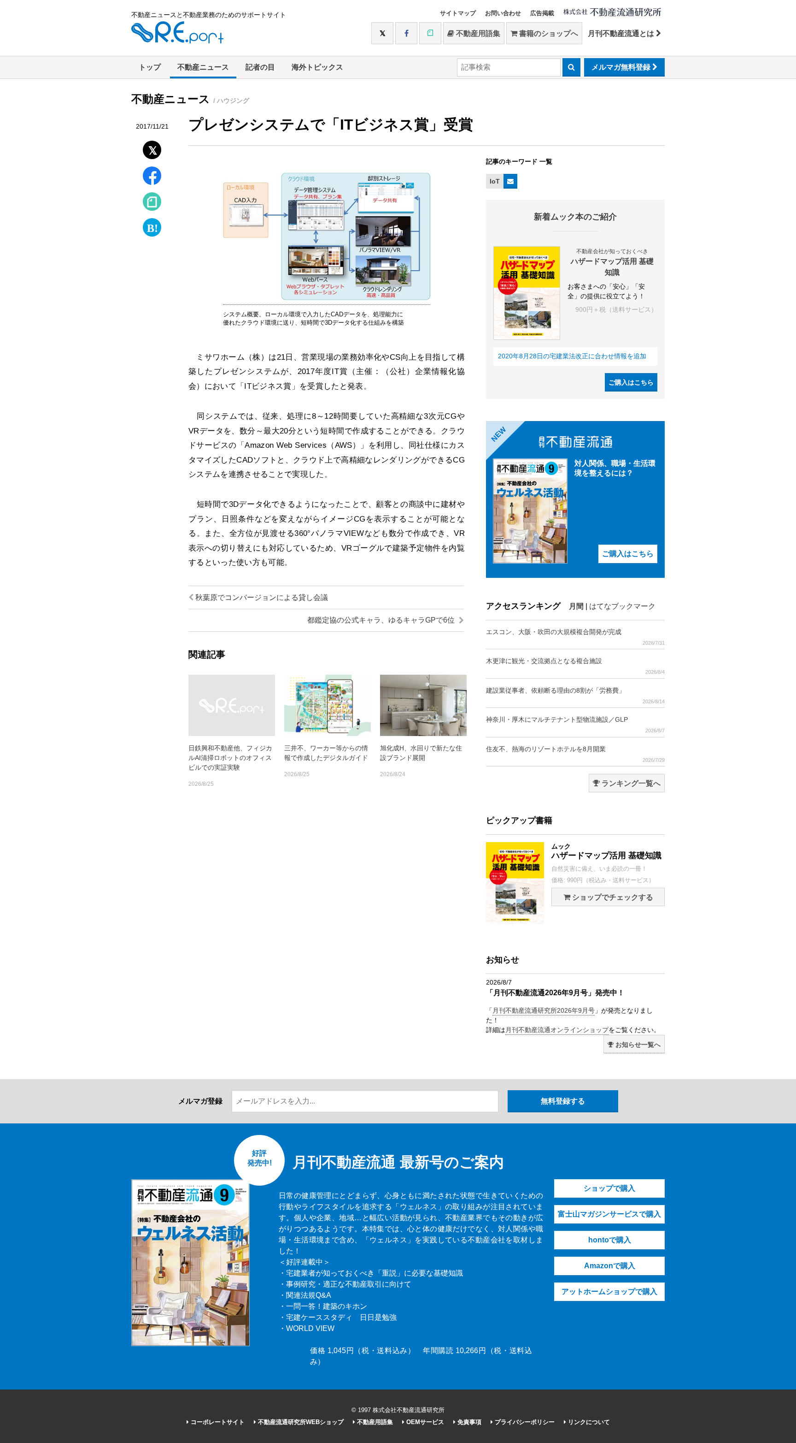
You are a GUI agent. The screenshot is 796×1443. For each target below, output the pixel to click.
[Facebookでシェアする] (152, 177)
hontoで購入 (609, 1240)
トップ (150, 67)
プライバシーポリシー (524, 1422)
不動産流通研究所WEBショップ (300, 1422)
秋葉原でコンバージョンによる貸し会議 (260, 597)
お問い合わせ (503, 13)
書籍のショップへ (547, 33)
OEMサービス (424, 1422)
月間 (576, 606)
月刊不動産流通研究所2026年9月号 (543, 1010)
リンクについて (588, 1422)
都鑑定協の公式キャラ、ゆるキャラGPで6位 (382, 620)
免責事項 (468, 1422)
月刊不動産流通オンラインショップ (557, 1029)
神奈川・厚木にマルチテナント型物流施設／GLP (575, 724)
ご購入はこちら (631, 382)
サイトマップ (458, 13)
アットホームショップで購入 (609, 1291)
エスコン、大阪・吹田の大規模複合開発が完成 (575, 637)
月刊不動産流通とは (622, 33)
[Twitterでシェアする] (152, 148)
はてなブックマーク (622, 606)
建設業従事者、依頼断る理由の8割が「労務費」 (575, 695)
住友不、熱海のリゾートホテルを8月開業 (575, 754)
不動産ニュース (203, 67)
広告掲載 (542, 13)
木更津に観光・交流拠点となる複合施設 (575, 666)
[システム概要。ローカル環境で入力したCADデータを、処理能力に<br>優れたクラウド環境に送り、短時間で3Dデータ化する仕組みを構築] (326, 300)
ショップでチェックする (611, 897)
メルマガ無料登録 (621, 67)
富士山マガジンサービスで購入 (609, 1214)
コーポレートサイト (217, 1422)
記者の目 (260, 67)
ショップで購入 (609, 1188)
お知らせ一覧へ (637, 1044)
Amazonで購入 (609, 1266)
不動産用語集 (477, 33)
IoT (495, 181)
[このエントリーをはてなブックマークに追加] (152, 225)
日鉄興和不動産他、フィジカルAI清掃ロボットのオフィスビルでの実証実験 (230, 757)
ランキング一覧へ (630, 783)
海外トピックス (317, 67)
